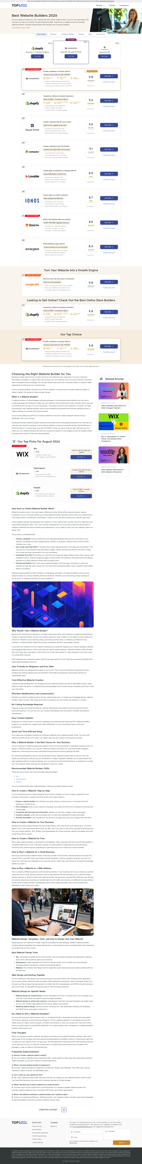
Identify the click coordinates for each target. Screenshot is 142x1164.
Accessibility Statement (40, 1133)
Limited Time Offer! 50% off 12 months (57, 150)
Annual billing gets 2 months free (55, 174)
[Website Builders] (19, 5)
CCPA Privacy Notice (39, 1136)
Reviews (99, 5)
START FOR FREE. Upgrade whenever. (56, 223)
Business (54, 34)
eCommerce (100, 34)
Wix (35, 448)
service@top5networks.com (82, 1127)
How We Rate (36, 1129)
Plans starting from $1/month (53, 198)
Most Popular (41, 34)
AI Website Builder (67, 34)
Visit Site (71, 56)
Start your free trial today (52, 282)
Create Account (109, 82)
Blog (90, 34)
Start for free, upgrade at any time (55, 125)
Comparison (124, 5)
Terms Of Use (37, 1126)
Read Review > (91, 85)
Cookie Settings (37, 1142)
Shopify (37, 487)
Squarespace (39, 468)
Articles (112, 5)
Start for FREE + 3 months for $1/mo (56, 99)
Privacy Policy (37, 1139)
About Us (54, 1126)
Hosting (81, 34)
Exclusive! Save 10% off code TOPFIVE (57, 75)
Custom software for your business (55, 247)
